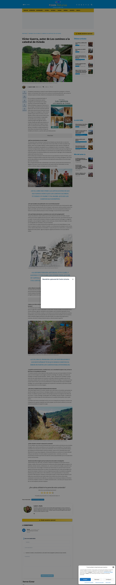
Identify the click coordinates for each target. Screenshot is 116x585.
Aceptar (85, 579)
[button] (113, 567)
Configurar (108, 579)
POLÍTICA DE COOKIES (89, 582)
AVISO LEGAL (108, 582)
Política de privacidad (99, 582)
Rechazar (97, 579)
